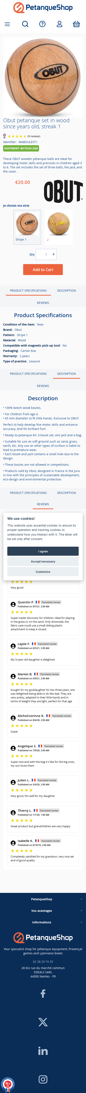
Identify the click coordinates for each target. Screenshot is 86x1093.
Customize (43, 571)
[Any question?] (42, 24)
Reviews (43, 303)
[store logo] (43, 7)
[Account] (59, 24)
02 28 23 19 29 (43, 962)
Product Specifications (28, 291)
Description (66, 291)
